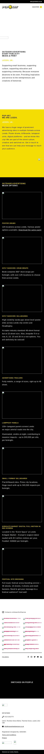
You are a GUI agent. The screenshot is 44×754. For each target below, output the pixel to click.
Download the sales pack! (30, 230)
